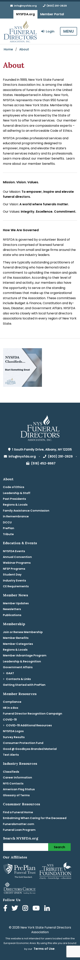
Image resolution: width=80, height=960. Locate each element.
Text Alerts (11, 755)
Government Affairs (18, 667)
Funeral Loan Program (19, 830)
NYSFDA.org (25, 14)
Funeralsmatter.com (18, 824)
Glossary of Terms (16, 795)
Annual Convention (17, 557)
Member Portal (52, 14)
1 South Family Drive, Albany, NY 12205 (41, 449)
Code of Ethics (13, 487)
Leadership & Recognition (22, 661)
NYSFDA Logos (13, 731)
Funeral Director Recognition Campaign (32, 714)
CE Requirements (16, 586)
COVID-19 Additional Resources (29, 725)
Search (59, 847)
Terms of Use (44, 948)
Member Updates (16, 603)
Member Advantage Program (24, 655)
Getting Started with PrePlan (24, 685)
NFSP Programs (14, 569)
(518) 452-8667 (42, 463)
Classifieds (11, 772)
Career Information (17, 777)
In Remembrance (16, 516)
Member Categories (18, 644)
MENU (68, 31)
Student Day (12, 574)
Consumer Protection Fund (23, 743)
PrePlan (8, 528)
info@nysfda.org (25, 5)
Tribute (8, 534)
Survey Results (14, 737)
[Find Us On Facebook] (6, 909)
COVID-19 (10, 719)
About (24, 49)
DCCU (7, 522)
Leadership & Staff (16, 493)
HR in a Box (10, 708)
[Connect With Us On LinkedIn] (47, 909)
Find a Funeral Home (18, 812)
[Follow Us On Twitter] (15, 909)
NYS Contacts (13, 783)
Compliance (12, 702)
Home (8, 49)
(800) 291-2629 (56, 5)
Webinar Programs (17, 563)
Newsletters (12, 609)
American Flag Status (19, 789)
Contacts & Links (18, 679)
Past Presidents (14, 499)
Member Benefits (16, 638)
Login (49, 31)
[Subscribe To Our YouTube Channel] (37, 909)
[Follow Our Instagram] (26, 909)
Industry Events (14, 580)
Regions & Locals (15, 505)
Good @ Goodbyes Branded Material (30, 749)
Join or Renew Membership (23, 632)
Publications (12, 615)
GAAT (10, 673)
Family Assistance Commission (26, 511)
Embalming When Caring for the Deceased (34, 818)
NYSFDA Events (14, 551)
